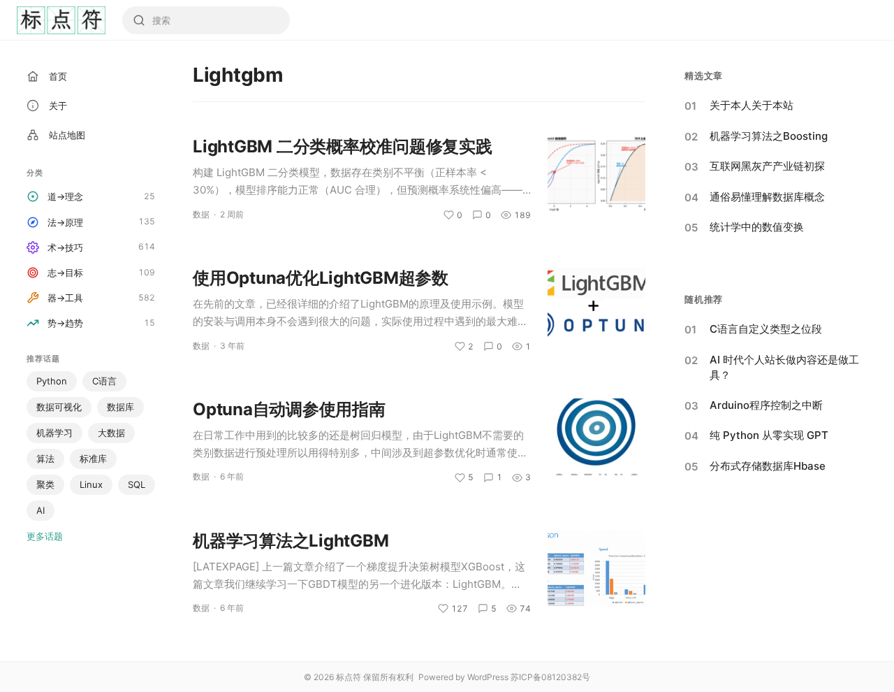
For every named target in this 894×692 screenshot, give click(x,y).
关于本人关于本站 (751, 105)
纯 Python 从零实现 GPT (769, 435)
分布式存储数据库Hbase (768, 466)
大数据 (111, 432)
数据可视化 (59, 406)
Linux (91, 484)
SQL (136, 484)
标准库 (93, 458)
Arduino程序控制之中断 (766, 405)
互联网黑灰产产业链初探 (767, 166)
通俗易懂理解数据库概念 (767, 196)
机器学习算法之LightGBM (290, 541)
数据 (201, 214)
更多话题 (45, 536)
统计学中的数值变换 (757, 226)
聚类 (45, 484)
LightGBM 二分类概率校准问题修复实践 (342, 146)
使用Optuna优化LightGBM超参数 (320, 278)
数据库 (120, 406)
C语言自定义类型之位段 (766, 329)
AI (40, 510)
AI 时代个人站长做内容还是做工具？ (784, 367)
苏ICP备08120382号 (550, 677)
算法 (45, 458)
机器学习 (54, 432)
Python (51, 381)
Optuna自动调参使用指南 (289, 409)
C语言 (104, 381)
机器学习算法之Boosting (769, 136)
